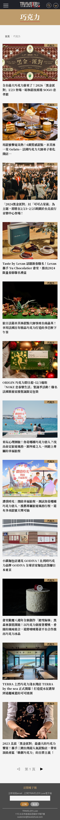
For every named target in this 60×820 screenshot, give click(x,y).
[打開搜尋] (48, 5)
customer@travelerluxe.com (30, 816)
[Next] (42, 769)
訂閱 (24, 804)
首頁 (7, 36)
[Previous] (18, 769)
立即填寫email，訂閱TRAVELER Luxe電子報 (30, 793)
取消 (35, 804)
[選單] (5, 5)
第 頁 (30, 768)
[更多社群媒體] (55, 5)
